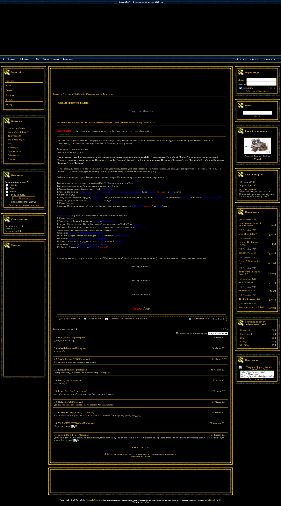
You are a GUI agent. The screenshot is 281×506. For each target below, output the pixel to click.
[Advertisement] (23, 312)
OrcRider (244, 345)
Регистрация (137, 456)
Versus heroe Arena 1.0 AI (251, 307)
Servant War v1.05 (248, 252)
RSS (37, 59)
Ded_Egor (69, 391)
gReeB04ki (213, 500)
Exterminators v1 (247, 290)
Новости (10, 80)
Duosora (244, 330)
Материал (80, 337)
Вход (147, 456)
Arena (272, 273)
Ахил (99, 318)
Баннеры (10, 104)
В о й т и (237, 59)
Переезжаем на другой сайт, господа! (250, 224)
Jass (9, 143)
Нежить (13, 185)
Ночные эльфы (17, 195)
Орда (12, 188)
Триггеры (12, 135)
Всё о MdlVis (14, 139)
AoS (273, 291)
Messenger (245, 334)
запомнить (248, 87)
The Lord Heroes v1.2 (249, 299)
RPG (273, 244)
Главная (11, 59)
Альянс (13, 191)
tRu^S (67, 402)
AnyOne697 (75, 412)
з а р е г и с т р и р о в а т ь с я (263, 59)
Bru (242, 338)
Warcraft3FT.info (94, 500)
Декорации (13, 151)
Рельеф (11, 147)
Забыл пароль (251, 91)
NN (66, 380)
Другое (251, 185)
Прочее (11, 159)
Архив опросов (31, 205)
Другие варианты (257, 379)
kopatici (70, 348)
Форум (9, 99)
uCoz (146, 502)
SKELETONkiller (73, 423)
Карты (243, 185)
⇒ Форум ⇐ (25, 59)
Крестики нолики (247, 189)
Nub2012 (68, 337)
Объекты (12, 155)
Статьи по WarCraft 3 (73, 94)
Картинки (68, 59)
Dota (273, 225)
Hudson (71, 369)
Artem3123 (71, 359)
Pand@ (243, 341)
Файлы (45, 59)
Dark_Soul (71, 435)
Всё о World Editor (17, 132)
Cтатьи (56, 59)
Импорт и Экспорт (17, 128)
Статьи (9, 90)
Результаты (15, 205)
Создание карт (93, 94)
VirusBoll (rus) (246, 282)
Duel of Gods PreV (248, 234)
